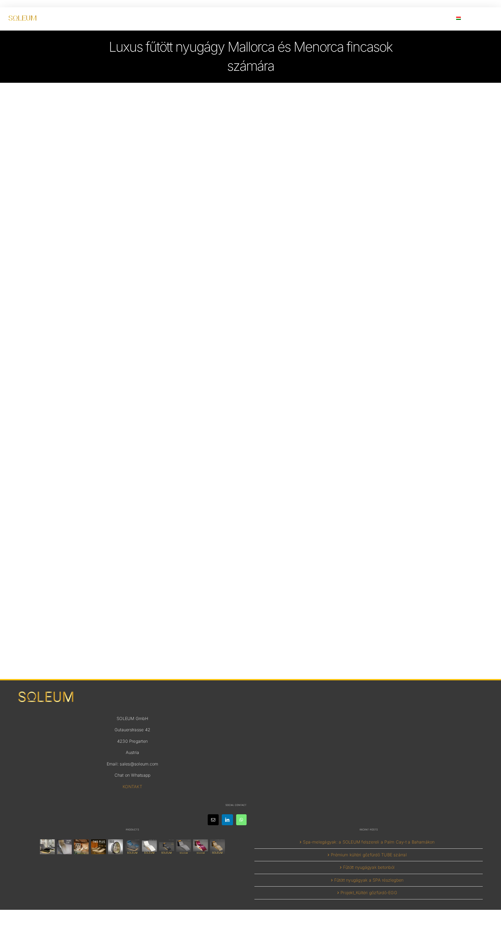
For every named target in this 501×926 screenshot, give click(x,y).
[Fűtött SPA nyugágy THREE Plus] (47, 847)
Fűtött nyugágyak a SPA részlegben (369, 880)
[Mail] (213, 819)
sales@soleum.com (139, 763)
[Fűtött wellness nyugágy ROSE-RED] (200, 847)
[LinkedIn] (227, 819)
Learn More (250, 359)
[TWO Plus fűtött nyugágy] (98, 847)
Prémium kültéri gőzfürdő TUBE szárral (369, 854)
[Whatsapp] (241, 819)
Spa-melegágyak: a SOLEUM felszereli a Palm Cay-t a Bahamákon (368, 842)
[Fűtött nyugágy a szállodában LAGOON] (132, 847)
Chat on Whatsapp (133, 775)
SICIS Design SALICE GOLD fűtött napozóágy (250, 312)
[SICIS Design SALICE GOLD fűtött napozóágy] (64, 847)
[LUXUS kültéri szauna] (115, 847)
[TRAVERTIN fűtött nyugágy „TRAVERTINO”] (81, 847)
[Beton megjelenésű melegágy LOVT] (183, 847)
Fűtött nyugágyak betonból (369, 867)
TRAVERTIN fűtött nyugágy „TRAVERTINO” (250, 577)
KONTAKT (132, 786)
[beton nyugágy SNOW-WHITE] (149, 847)
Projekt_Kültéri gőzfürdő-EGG (369, 892)
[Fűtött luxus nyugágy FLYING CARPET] (217, 847)
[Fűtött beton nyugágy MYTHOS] (166, 847)
